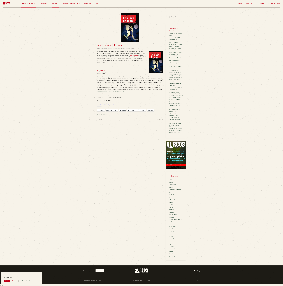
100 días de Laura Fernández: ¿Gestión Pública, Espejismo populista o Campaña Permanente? (174, 117)
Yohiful (99, 280)
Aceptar (7, 281)
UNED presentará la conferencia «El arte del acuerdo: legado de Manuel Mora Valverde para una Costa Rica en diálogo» (176, 95)
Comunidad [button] (44, 3)
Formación (171, 224)
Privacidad (148, 280)
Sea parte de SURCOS (274, 3)
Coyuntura (171, 202)
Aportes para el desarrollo (124, 48)
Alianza (171, 182)
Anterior (100, 119)
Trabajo (97, 3)
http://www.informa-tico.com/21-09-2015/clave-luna (111, 91)
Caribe (170, 197)
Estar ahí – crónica (173, 42)
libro (106, 115)
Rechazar (14, 281)
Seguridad (171, 244)
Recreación (171, 239)
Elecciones (171, 217)
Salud (170, 241)
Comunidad (172, 199)
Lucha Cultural (172, 226)
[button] (15, 3)
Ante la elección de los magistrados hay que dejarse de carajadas (174, 62)
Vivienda (171, 254)
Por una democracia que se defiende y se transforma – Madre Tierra (176, 83)
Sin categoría (172, 246)
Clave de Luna (101, 115)
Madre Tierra (87, 3)
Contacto (261, 3)
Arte (170, 192)
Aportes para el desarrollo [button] (28, 3)
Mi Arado (171, 231)
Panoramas (172, 234)
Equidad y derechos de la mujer (71, 3)
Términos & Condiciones (138, 280)
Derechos (133, 48)
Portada (240, 3)
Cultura (171, 204)
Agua (170, 179)
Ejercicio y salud (173, 214)
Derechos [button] (54, 3)
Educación (171, 212)
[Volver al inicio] (6, 3)
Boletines (171, 194)
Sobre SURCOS (250, 3)
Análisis (116, 48)
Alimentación (172, 184)
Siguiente (159, 119)
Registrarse (99, 270)
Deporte (171, 207)
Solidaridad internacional (175, 249)
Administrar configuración (25, 281)
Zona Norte (172, 256)
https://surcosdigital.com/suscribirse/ (106, 104)
